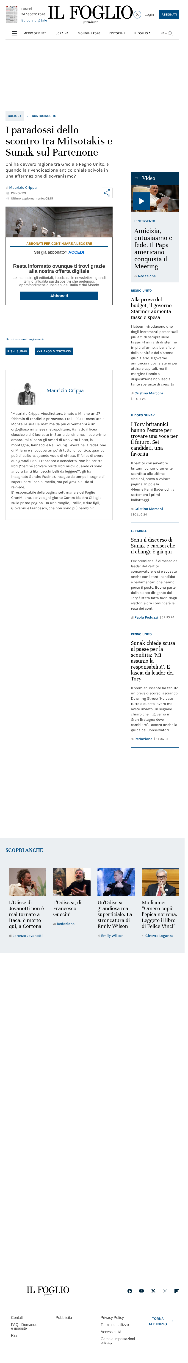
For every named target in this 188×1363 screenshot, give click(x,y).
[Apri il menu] (14, 33)
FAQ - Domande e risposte (24, 1326)
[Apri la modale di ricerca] (170, 33)
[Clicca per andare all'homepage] (48, 1291)
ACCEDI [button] (76, 252)
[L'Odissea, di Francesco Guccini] (70, 881)
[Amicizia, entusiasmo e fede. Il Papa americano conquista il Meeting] (155, 198)
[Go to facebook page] (129, 1291)
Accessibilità (111, 1332)
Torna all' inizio (158, 1321)
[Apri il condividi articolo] (107, 193)
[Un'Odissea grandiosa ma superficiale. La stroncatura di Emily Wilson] (114, 881)
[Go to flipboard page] (176, 1291)
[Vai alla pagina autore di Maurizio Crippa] (26, 390)
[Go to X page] (153, 1291)
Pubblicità (64, 1318)
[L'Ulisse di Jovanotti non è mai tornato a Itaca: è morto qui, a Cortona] (27, 881)
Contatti (17, 1318)
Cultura (15, 116)
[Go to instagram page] (165, 1291)
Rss (14, 1335)
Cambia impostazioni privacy (118, 1340)
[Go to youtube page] (141, 1291)
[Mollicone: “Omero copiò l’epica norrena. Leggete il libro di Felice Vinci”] (157, 881)
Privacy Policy (112, 1318)
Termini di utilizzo (115, 1325)
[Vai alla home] (90, 14)
